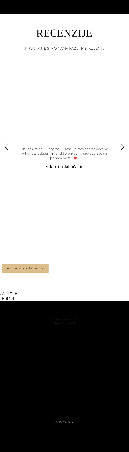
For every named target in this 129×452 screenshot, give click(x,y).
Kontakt (89, 349)
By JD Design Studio (64, 433)
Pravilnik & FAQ (89, 356)
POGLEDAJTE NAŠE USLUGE (25, 268)
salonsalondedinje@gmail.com (64, 326)
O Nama (89, 345)
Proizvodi (89, 352)
